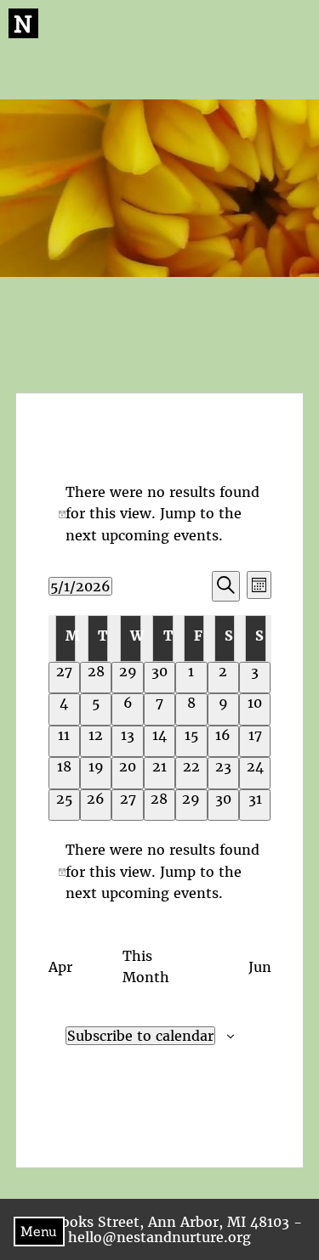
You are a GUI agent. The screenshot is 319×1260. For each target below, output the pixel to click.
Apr (60, 966)
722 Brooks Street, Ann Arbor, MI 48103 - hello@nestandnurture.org (159, 1229)
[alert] (159, 514)
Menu (38, 1231)
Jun (259, 966)
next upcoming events (142, 535)
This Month (145, 966)
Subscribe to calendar (140, 1035)
